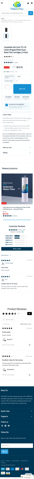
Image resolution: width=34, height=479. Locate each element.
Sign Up (4, 452)
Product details (7, 115)
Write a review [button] (17, 249)
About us (8, 461)
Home (2, 18)
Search (2, 461)
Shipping (5, 153)
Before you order (7, 147)
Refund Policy (16, 461)
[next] (31, 191)
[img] (5, 260)
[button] (8, 62)
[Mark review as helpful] (29, 344)
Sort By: (22, 324)
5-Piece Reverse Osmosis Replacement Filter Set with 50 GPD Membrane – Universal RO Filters (16, 208)
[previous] (3, 191)
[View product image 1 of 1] (6, 36)
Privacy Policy (24, 461)
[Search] (30, 13)
